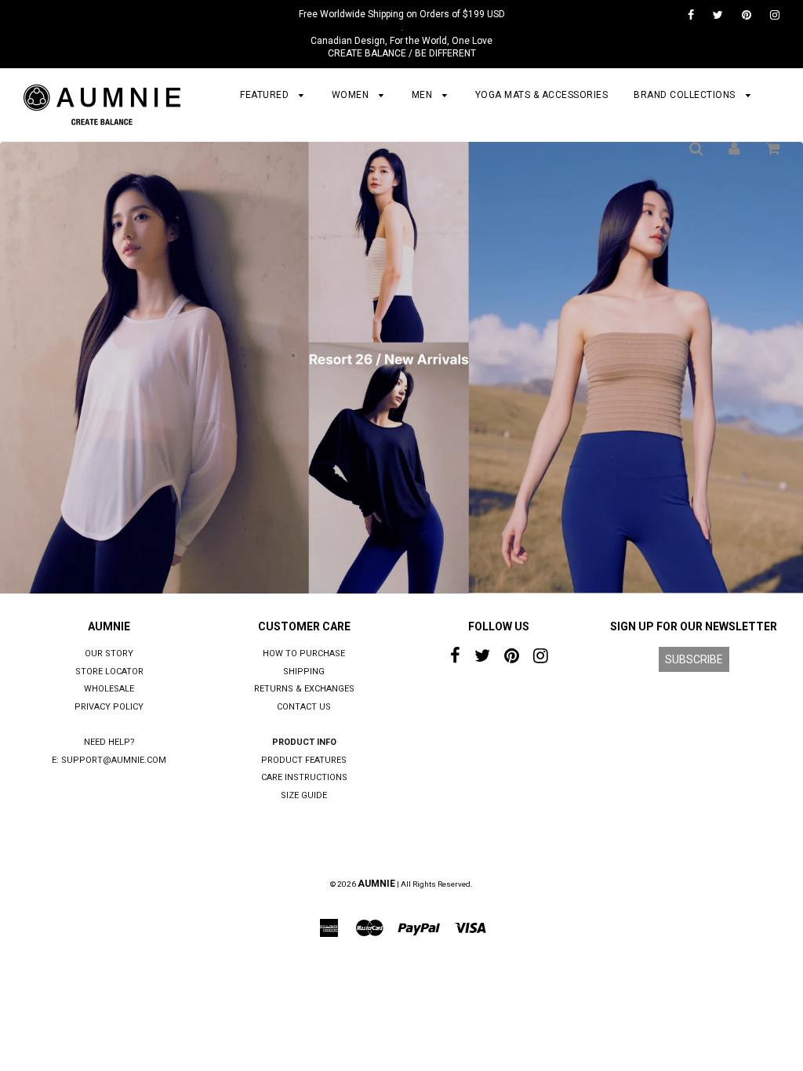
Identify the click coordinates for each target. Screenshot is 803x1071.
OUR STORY (109, 653)
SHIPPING (304, 671)
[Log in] (734, 148)
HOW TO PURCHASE (304, 653)
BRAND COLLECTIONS (686, 94)
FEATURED (266, 94)
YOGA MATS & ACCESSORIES (542, 94)
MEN (423, 94)
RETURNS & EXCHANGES (304, 689)
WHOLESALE (109, 689)
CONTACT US (304, 707)
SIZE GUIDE (304, 795)
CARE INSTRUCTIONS (304, 777)
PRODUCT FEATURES (304, 760)
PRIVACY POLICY (109, 707)
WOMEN (352, 94)
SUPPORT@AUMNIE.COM (113, 760)
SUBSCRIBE (694, 659)
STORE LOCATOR (109, 671)
